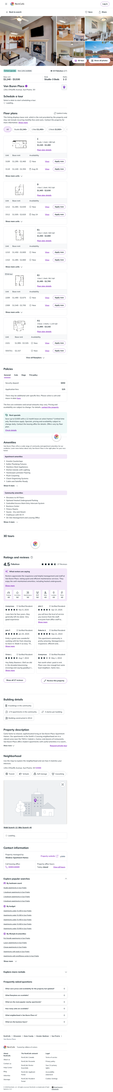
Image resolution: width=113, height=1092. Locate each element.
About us (7, 1060)
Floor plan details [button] (44, 150)
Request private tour (58, 746)
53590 (38, 768)
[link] (105, 4)
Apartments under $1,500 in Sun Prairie (17, 924)
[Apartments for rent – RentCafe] (17, 4)
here (19, 398)
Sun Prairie (56, 1036)
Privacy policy (50, 1061)
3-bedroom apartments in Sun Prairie (17, 901)
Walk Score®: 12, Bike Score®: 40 (18, 827)
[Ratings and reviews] (31, 557)
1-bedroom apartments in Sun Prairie (17, 892)
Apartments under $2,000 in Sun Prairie (17, 928)
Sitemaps (7, 1079)
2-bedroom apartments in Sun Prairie (17, 897)
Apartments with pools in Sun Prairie (16, 952)
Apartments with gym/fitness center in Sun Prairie (21, 956)
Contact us (7, 1064)
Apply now (59, 161)
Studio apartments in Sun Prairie (15, 888)
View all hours (59, 867)
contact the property (50, 407)
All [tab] (8, 129)
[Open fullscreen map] (62, 784)
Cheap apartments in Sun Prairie (15, 947)
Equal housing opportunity (57, 1088)
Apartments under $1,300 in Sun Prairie (17, 915)
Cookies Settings (51, 1079)
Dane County (28, 1036)
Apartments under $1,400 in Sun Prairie (17, 920)
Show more (10, 586)
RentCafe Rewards (28, 1061)
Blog (5, 1072)
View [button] (47, 161)
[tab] (20, 129)
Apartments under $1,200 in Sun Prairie (17, 911)
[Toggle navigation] (6, 4)
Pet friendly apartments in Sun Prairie (17, 938)
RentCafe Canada (27, 1057)
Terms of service (51, 1057)
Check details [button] (11, 430)
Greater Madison (42, 1036)
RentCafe (7, 1036)
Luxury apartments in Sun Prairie (15, 943)
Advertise (7, 1075)
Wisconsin (17, 1036)
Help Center (8, 1068)
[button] (28, 41)
